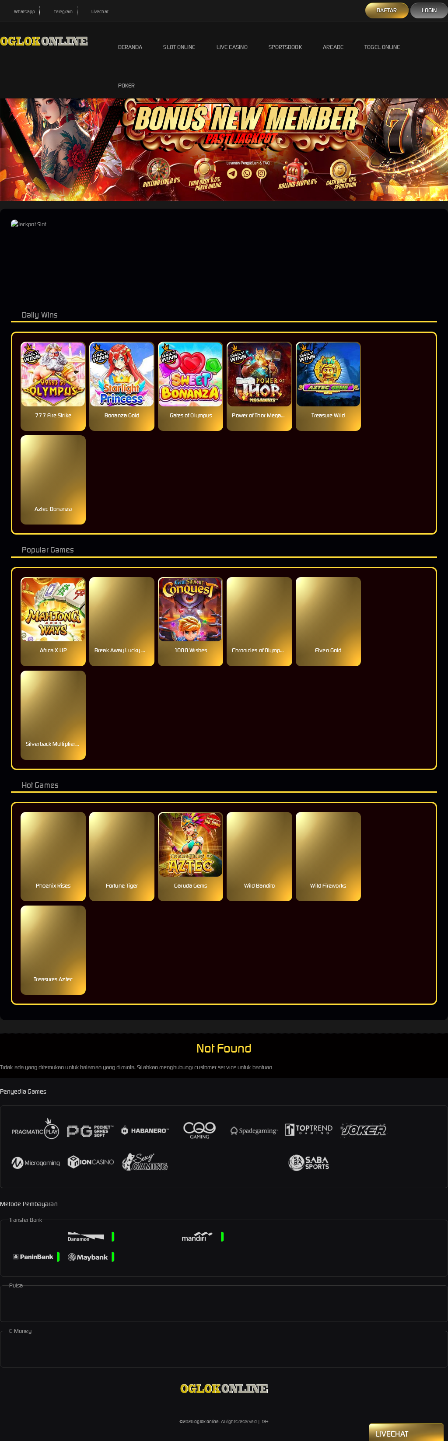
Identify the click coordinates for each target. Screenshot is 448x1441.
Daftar (387, 10)
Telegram (63, 11)
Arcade (333, 47)
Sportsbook (285, 47)
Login (429, 10)
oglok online (206, 1421)
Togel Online (382, 47)
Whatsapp (24, 11)
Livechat (99, 11)
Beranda (130, 47)
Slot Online (179, 47)
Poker (126, 85)
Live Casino (232, 47)
